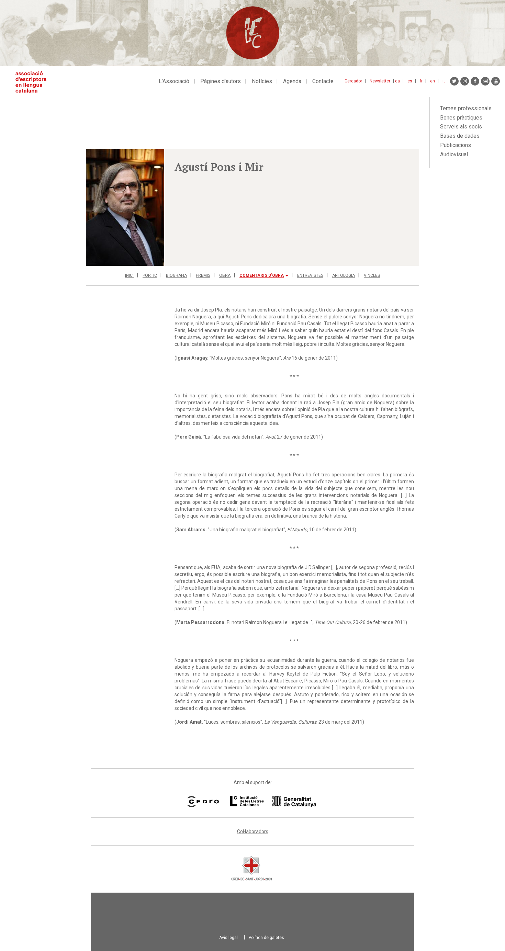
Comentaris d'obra (261, 275)
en (432, 81)
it (443, 81)
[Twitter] (454, 81)
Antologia (343, 275)
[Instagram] (464, 81)
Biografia (176, 275)
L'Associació (174, 81)
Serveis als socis (461, 126)
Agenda (292, 81)
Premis (203, 275)
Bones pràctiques (461, 117)
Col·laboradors (252, 831)
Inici (129, 275)
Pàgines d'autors (220, 81)
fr (421, 81)
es (409, 81)
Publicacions (455, 145)
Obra (225, 275)
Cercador (353, 81)
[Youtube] (495, 81)
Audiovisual (454, 154)
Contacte (323, 81)
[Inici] (33, 82)
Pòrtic (150, 275)
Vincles (372, 275)
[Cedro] (202, 801)
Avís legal (228, 937)
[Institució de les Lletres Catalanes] (273, 801)
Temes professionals (466, 108)
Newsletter (380, 81)
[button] (125, 207)
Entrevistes (310, 275)
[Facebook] (475, 81)
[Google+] (485, 81)
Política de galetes (266, 937)
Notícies (262, 81)
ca (397, 81)
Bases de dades (460, 136)
